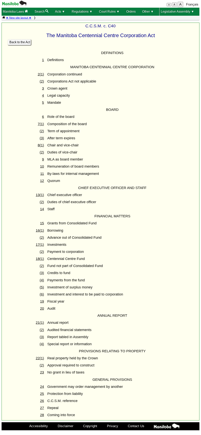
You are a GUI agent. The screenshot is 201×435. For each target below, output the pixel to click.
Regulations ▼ (82, 11)
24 (42, 387)
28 (42, 415)
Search (40, 11)
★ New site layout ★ (18, 17)
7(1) (41, 124)
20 (42, 308)
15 (42, 223)
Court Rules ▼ (109, 11)
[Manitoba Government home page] (167, 426)
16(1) (40, 230)
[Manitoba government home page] (14, 4)
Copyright (90, 426)
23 (42, 372)
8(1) (41, 145)
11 (42, 174)
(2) (42, 81)
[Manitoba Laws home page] (3, 17)
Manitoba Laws (14, 11)
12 (42, 181)
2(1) (41, 74)
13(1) (40, 195)
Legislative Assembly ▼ (177, 11)
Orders (131, 11)
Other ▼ (148, 11)
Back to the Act (19, 42)
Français (192, 4)
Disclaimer (65, 426)
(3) (42, 138)
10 (42, 166)
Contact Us (136, 426)
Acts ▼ (60, 11)
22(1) (40, 358)
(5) (42, 287)
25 (42, 394)
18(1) (40, 259)
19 (42, 301)
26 (42, 401)
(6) (42, 294)
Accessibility (38, 426)
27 (42, 408)
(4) (42, 280)
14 (42, 209)
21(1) (40, 323)
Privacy (112, 426)
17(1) (40, 245)
